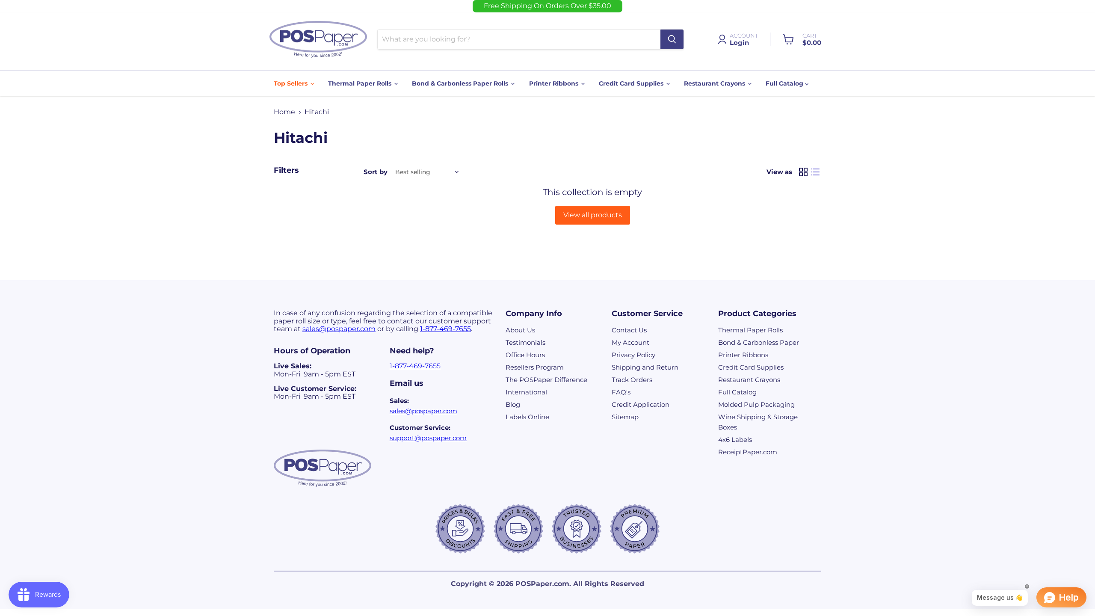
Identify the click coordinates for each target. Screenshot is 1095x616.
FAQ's (621, 392)
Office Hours (525, 355)
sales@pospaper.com (339, 329)
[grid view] (803, 172)
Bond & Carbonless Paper (758, 342)
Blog (513, 404)
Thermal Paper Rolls (360, 83)
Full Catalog (785, 83)
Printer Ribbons (554, 83)
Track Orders (632, 380)
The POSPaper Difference (546, 380)
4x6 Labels (735, 439)
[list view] (815, 172)
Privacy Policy (633, 355)
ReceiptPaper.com (747, 452)
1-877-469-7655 (445, 329)
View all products (592, 215)
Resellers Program (535, 367)
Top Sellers (291, 83)
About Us (520, 330)
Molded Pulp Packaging (756, 404)
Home (284, 112)
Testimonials (525, 342)
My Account (630, 342)
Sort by (376, 171)
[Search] (672, 39)
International (526, 392)
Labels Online (527, 417)
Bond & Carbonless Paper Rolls (461, 83)
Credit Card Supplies (632, 83)
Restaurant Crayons (715, 83)
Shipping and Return (645, 367)
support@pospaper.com (428, 438)
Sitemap (625, 417)
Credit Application (640, 404)
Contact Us (629, 330)
